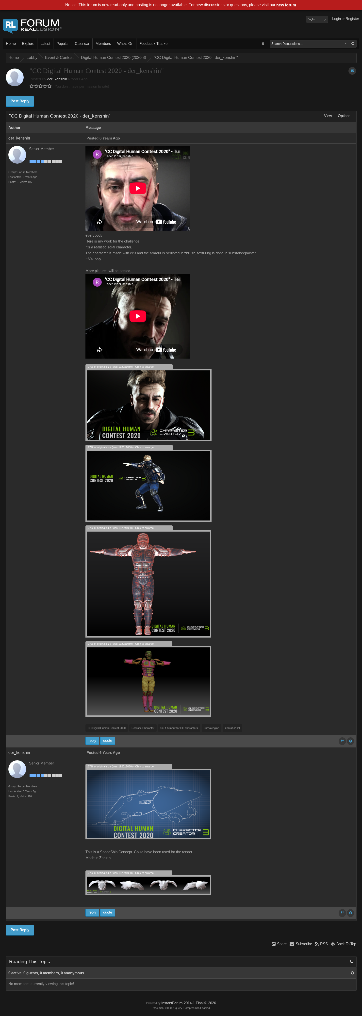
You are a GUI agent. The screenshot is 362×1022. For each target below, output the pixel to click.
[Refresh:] (352, 973)
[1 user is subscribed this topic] (352, 71)
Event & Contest (59, 57)
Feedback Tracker (154, 44)
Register (352, 19)
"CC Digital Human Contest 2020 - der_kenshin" (196, 57)
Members (103, 44)
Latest (45, 44)
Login (336, 19)
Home (11, 44)
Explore (28, 44)
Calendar (82, 44)
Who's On (125, 44)
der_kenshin (57, 79)
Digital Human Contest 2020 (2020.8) (113, 57)
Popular (62, 44)
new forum (286, 5)
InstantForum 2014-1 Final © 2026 (188, 1003)
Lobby (32, 57)
